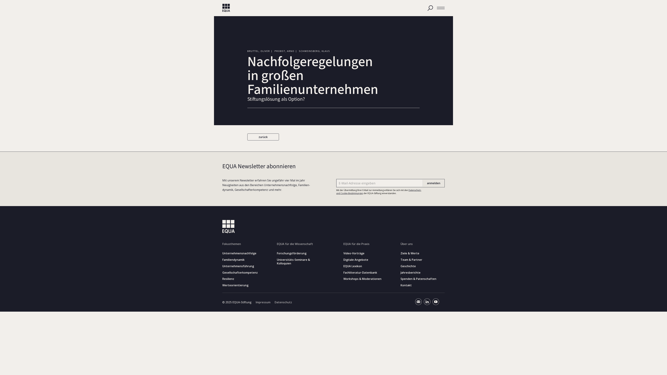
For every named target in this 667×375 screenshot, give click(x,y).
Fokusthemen (231, 244)
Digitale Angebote (355, 260)
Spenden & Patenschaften (418, 279)
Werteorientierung (235, 285)
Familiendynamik (233, 260)
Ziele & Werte (410, 253)
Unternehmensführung (238, 266)
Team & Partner (411, 260)
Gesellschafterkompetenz (240, 272)
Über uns (407, 244)
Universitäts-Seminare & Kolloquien (293, 261)
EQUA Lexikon (352, 266)
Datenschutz (283, 302)
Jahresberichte (411, 272)
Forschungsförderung (291, 253)
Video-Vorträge (353, 253)
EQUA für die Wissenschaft (295, 244)
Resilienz (228, 279)
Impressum (263, 302)
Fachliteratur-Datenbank (360, 272)
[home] (226, 8)
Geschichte (408, 266)
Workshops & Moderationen (362, 279)
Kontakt (406, 285)
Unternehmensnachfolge (239, 253)
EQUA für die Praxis (356, 244)
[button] (441, 8)
